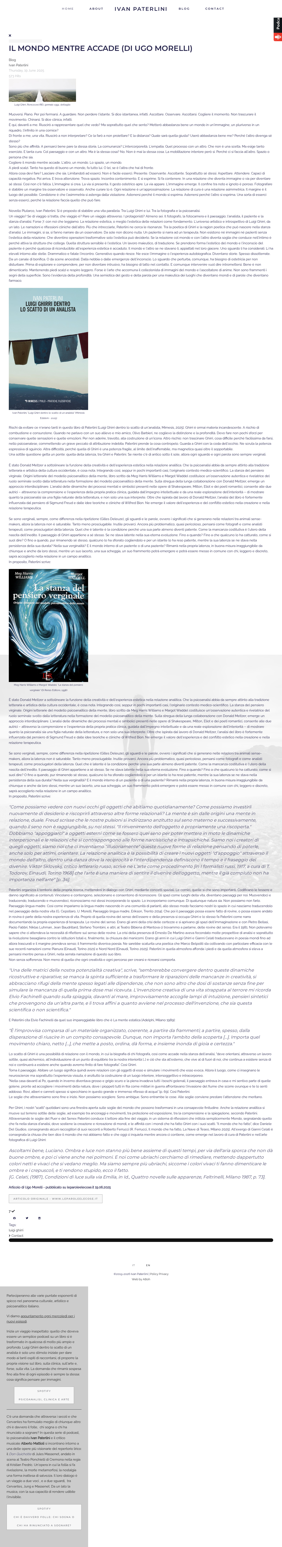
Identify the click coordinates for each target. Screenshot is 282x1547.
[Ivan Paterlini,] (48, 349)
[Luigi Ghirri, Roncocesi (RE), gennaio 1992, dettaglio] (42, 90)
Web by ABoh (141, 1279)
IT (133, 1265)
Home (68, 8)
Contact (214, 8)
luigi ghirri (16, 1230)
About (96, 8)
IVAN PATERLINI (141, 9)
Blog (184, 8)
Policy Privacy (159, 1274)
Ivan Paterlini (18, 65)
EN (148, 1265)
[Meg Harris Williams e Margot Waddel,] (48, 625)
